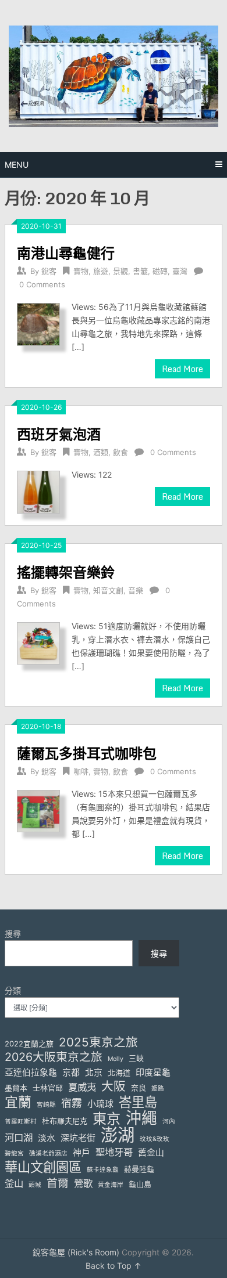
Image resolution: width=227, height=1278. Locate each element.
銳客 (48, 271)
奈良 (138, 1087)
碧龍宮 (14, 1153)
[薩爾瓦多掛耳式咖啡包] (38, 810)
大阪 (113, 1086)
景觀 (120, 271)
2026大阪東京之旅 (53, 1057)
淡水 (46, 1138)
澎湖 (117, 1135)
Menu (17, 164)
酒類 (100, 452)
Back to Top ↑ (113, 1265)
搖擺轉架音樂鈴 (66, 572)
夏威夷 (82, 1087)
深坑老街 (78, 1138)
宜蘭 (18, 1102)
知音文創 (108, 590)
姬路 (157, 1088)
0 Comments (42, 284)
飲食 (120, 452)
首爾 (58, 1183)
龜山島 (140, 1184)
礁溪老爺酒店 (48, 1153)
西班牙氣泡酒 (59, 434)
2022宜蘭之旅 (29, 1043)
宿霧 (71, 1103)
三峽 (136, 1058)
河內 (168, 1121)
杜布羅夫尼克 (64, 1120)
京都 (71, 1072)
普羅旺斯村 (21, 1121)
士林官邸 (48, 1087)
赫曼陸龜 (139, 1169)
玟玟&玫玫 (154, 1139)
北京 (93, 1072)
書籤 (140, 271)
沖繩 (141, 1118)
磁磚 (160, 271)
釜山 (14, 1183)
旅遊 (100, 271)
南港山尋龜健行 (66, 252)
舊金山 (151, 1152)
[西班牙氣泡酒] (38, 491)
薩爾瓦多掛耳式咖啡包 (87, 753)
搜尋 (13, 933)
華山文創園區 (43, 1167)
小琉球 (100, 1104)
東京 (106, 1118)
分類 (13, 990)
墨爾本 (16, 1087)
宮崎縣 (46, 1105)
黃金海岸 (110, 1185)
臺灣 (179, 271)
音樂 (135, 590)
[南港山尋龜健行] (38, 323)
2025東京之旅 (98, 1042)
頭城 (35, 1185)
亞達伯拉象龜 (31, 1072)
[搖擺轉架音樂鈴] (38, 642)
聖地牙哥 (114, 1152)
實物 (80, 271)
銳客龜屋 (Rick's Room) (76, 1252)
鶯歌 (83, 1183)
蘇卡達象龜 (103, 1170)
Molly (115, 1059)
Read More (182, 369)
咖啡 (80, 771)
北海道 (119, 1072)
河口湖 (19, 1137)
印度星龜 (153, 1072)
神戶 (81, 1152)
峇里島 (138, 1102)
